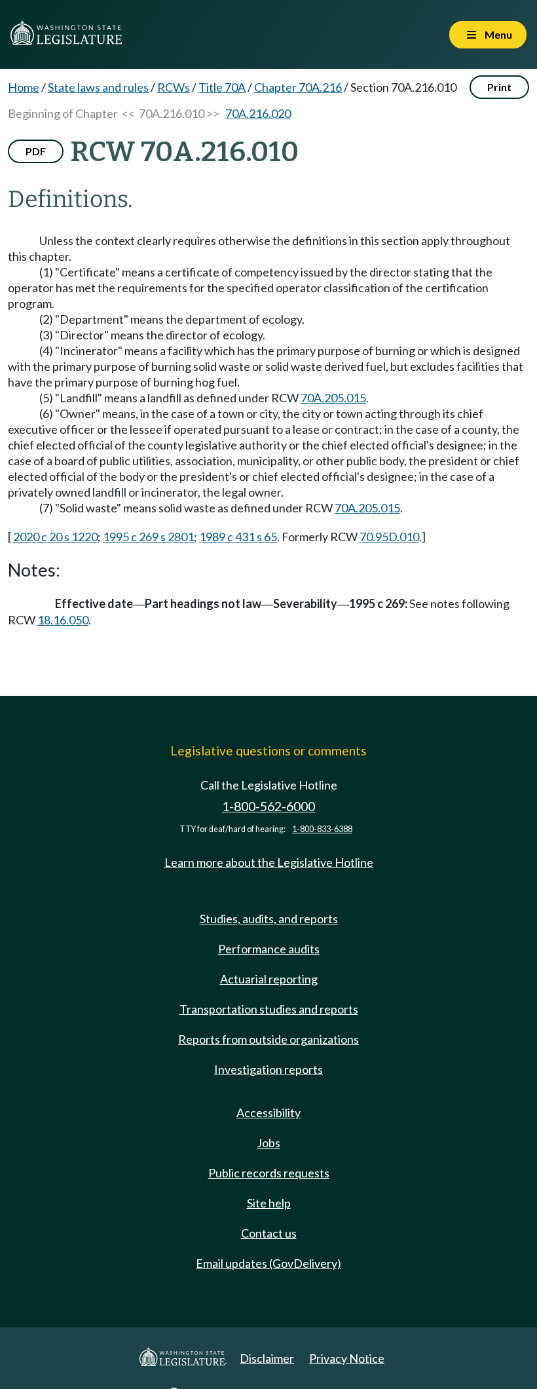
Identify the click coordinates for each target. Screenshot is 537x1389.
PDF (36, 151)
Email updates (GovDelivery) (268, 1263)
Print (499, 87)
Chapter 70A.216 (298, 87)
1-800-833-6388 (322, 829)
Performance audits (269, 949)
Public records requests (268, 1173)
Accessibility (268, 1112)
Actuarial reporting (269, 979)
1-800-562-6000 (268, 806)
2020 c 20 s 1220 (55, 536)
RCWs (173, 87)
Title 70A (222, 87)
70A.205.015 (333, 397)
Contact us (269, 1233)
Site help (269, 1203)
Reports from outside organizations (268, 1039)
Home (23, 87)
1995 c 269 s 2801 (148, 536)
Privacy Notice (346, 1358)
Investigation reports (268, 1069)
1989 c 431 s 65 (238, 536)
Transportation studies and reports (268, 1009)
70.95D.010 (389, 536)
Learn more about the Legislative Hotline (268, 862)
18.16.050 (62, 620)
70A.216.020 (258, 113)
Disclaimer (267, 1358)
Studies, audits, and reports (269, 918)
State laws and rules (98, 87)
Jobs (268, 1142)
